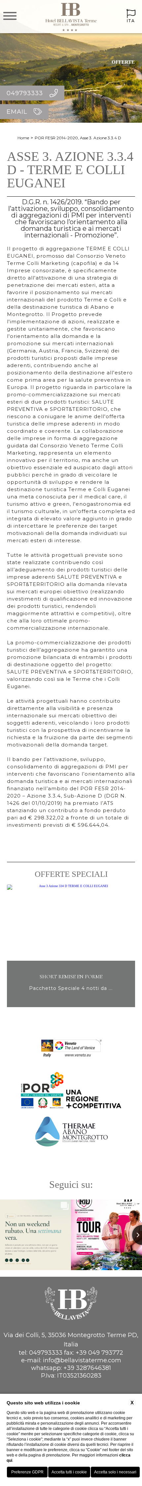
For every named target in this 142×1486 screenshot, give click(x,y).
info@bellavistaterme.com (82, 1360)
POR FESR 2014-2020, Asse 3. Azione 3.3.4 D (78, 137)
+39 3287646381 (87, 1368)
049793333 (45, 1352)
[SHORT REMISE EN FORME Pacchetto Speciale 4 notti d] (71, 1006)
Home (23, 137)
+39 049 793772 (99, 1352)
